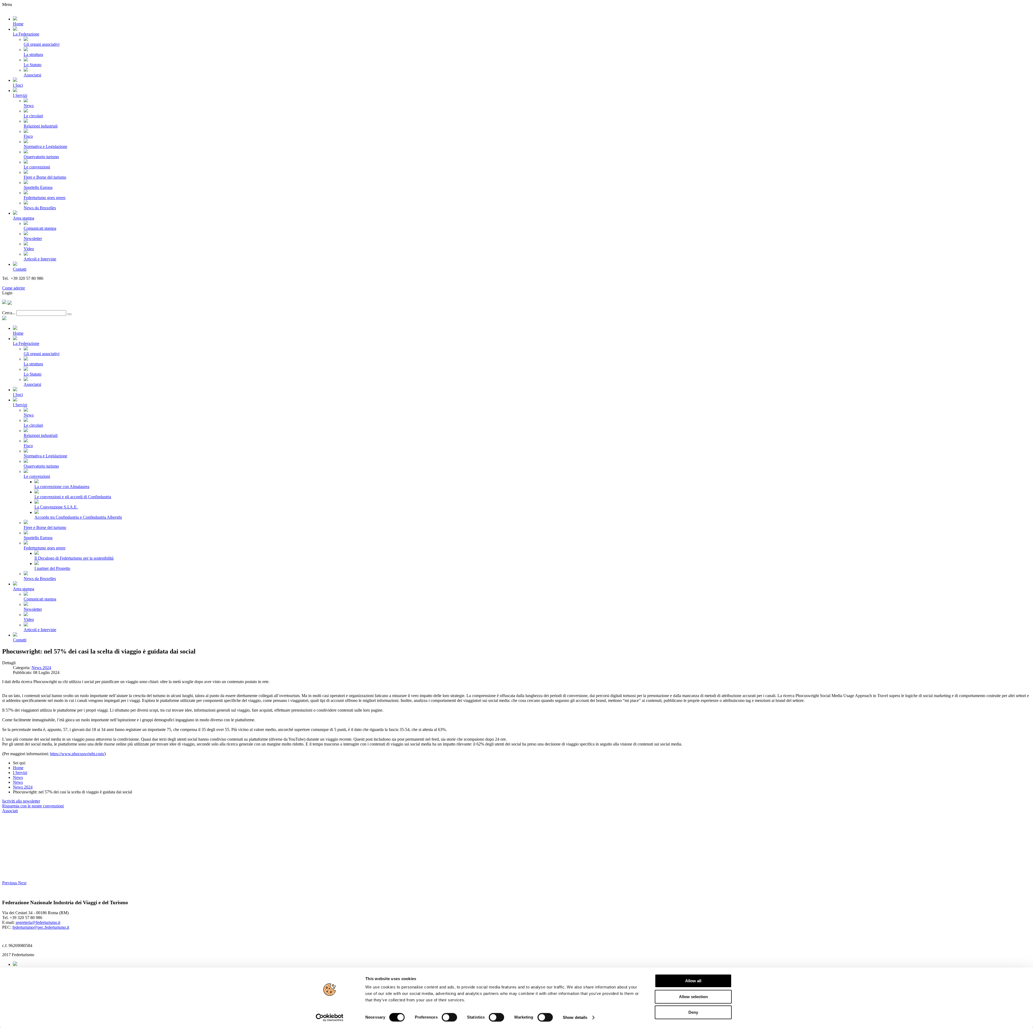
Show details (575, 1017)
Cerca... (8, 312)
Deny (693, 1012)
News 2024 (41, 667)
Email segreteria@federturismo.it (30, 283)
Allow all (693, 980)
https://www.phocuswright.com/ (77, 753)
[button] (10, 883)
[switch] (449, 1017)
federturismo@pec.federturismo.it (40, 927)
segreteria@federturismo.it (38, 922)
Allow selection (693, 996)
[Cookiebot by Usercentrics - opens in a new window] (329, 1017)
